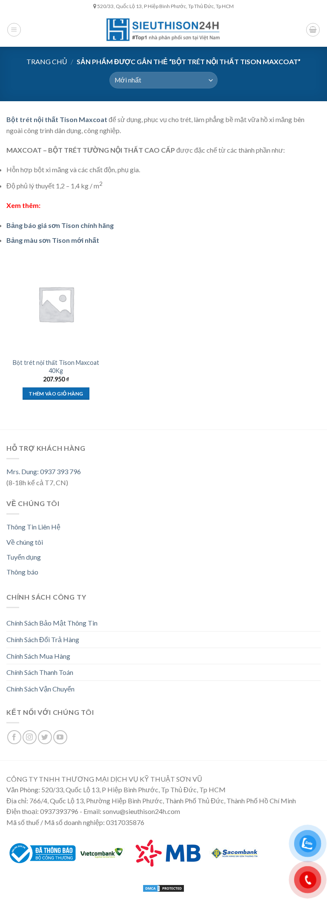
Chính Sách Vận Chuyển (40, 689)
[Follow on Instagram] (30, 737)
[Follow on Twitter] (45, 737)
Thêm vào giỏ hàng (56, 393)
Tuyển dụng (23, 557)
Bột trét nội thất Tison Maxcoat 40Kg (56, 366)
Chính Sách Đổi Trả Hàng (42, 639)
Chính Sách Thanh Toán (39, 672)
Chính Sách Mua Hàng (38, 656)
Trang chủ (46, 61)
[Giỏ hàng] (313, 30)
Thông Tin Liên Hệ (33, 527)
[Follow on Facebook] (14, 737)
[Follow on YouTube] (60, 737)
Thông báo (22, 572)
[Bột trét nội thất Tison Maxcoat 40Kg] (56, 303)
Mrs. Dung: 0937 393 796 (43, 471)
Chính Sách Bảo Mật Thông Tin (52, 623)
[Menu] (14, 30)
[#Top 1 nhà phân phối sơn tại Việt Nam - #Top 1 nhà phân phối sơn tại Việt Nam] (163, 29)
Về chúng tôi (24, 542)
